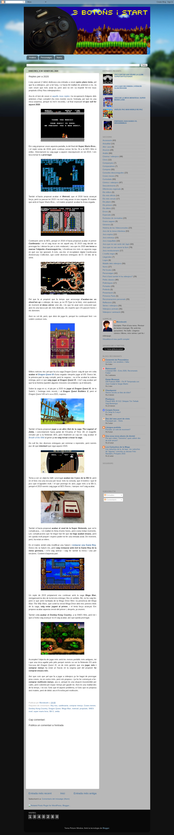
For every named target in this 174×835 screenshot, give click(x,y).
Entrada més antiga (85, 793)
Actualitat (107, 144)
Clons (105, 160)
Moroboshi (121, 322)
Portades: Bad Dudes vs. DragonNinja (125, 122)
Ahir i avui (107, 147)
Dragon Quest (55, 709)
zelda (57, 711)
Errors (105, 212)
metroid (75, 709)
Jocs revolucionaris (111, 251)
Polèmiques (108, 283)
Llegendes (107, 257)
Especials (107, 215)
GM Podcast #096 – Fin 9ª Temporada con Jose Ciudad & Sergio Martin (122, 383)
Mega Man (66, 709)
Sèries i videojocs (110, 306)
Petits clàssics (109, 280)
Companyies (108, 163)
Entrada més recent (40, 793)
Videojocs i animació (111, 312)
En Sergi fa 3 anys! (113, 412)
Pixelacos (109, 399)
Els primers (107, 205)
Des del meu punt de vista (117, 419)
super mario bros (41, 711)
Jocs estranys (108, 238)
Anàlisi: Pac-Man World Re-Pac (128, 110)
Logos (105, 260)
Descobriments (109, 186)
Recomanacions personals (114, 299)
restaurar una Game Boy (84, 545)
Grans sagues (109, 221)
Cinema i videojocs (111, 156)
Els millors (107, 192)
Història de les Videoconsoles (115, 228)
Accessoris (107, 140)
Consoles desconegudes (113, 173)
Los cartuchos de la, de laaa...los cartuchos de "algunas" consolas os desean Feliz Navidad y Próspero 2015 (122, 451)
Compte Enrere (112, 410)
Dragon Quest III (46, 374)
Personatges (46, 57)
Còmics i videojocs (111, 182)
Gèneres (106, 225)
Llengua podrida (113, 427)
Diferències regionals (112, 189)
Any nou (54, 706)
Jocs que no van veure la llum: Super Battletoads (129, 75)
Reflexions (107, 302)
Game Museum (112, 379)
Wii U (51, 711)
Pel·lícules (107, 270)
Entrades (110, 495)
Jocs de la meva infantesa (114, 231)
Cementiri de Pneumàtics (117, 360)
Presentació (108, 293)
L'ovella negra (109, 254)
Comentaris (111, 500)
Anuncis (106, 150)
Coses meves (90, 706)
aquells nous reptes (61, 96)
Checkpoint (110, 390)
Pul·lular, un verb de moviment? (117, 430)
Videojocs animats (110, 309)
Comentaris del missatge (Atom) (56, 799)
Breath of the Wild (36, 438)
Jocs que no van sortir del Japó (116, 244)
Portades (106, 286)
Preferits (106, 289)
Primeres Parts (109, 296)
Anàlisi (105, 153)
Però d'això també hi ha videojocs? (118, 276)
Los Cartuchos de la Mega (117, 447)
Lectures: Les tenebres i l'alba (117, 362)
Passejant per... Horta (114, 421)
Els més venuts (109, 199)
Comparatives (109, 166)
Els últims (107, 208)
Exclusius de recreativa (112, 218)
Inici (62, 793)
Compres (107, 169)
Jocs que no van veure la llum (115, 247)
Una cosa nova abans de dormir (120, 436)
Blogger (106, 828)
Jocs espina (108, 234)
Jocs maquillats (109, 241)
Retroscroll (110, 369)
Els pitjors (107, 202)
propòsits (84, 709)
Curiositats (107, 179)
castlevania (63, 706)
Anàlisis (32, 57)
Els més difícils (109, 195)
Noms (59, 57)
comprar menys (76, 706)
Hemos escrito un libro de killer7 (118, 393)
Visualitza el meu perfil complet (116, 339)
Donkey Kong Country (38, 709)
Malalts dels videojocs (112, 263)
